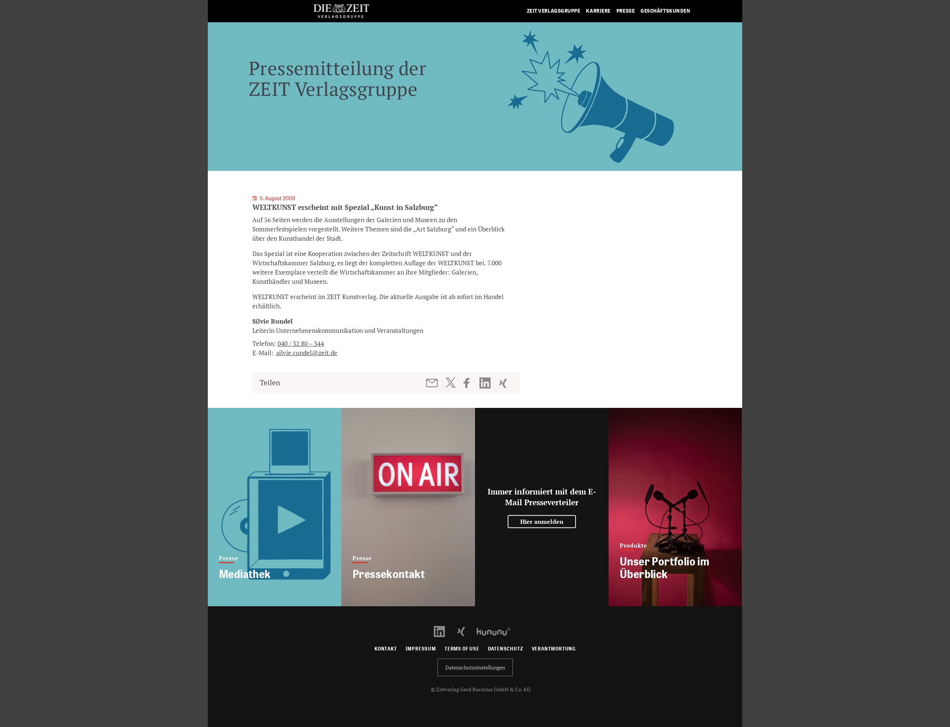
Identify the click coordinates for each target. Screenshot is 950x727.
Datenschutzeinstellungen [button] (475, 667)
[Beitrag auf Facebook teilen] (469, 383)
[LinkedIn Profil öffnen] (444, 630)
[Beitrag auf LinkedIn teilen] (485, 383)
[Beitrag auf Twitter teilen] (450, 382)
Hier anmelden (542, 521)
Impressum (421, 649)
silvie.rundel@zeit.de (306, 352)
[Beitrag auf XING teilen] (503, 383)
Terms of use (462, 649)
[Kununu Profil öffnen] (497, 630)
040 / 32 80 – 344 (301, 343)
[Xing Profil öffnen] (465, 630)
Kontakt (385, 649)
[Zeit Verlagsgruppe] (341, 11)
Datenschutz (505, 649)
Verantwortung (554, 649)
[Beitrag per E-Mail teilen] (432, 383)
